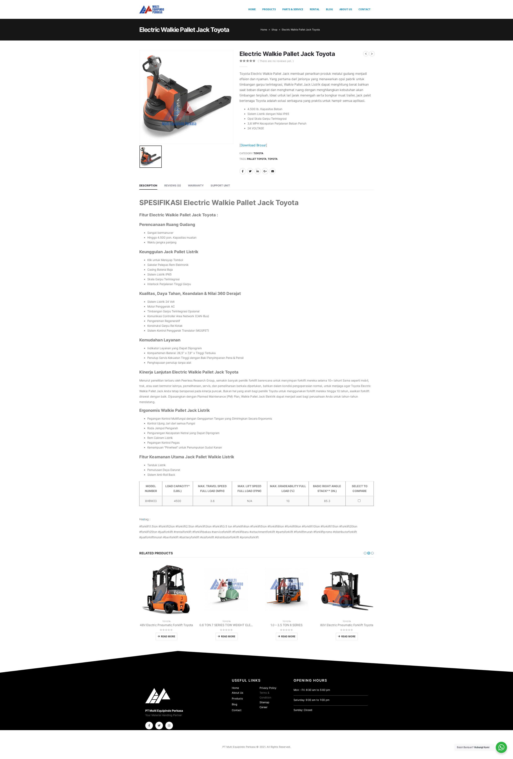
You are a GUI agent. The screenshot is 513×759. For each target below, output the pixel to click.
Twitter (250, 171)
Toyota (258, 153)
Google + (265, 171)
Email (272, 171)
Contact (364, 9)
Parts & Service (292, 9)
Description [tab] (148, 185)
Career (264, 707)
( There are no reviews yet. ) (276, 61)
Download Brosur (253, 145)
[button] (365, 553)
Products (269, 9)
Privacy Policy (268, 687)
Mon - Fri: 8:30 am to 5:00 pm (312, 689)
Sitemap (264, 702)
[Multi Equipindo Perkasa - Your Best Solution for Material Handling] (151, 9)
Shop (274, 29)
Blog (329, 9)
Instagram (169, 725)
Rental (314, 9)
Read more (168, 636)
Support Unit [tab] (220, 185)
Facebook (242, 171)
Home (252, 9)
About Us (345, 9)
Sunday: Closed (303, 709)
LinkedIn (257, 171)
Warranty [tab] (196, 185)
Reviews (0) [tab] (172, 185)
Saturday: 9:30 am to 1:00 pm (311, 699)
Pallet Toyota (257, 158)
